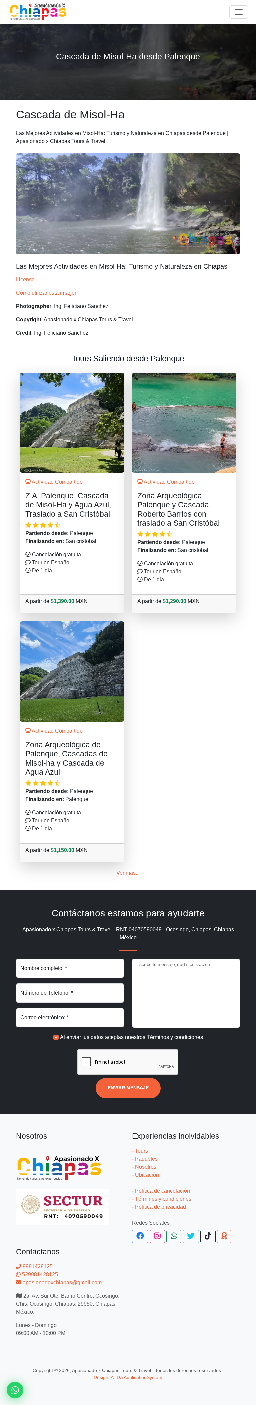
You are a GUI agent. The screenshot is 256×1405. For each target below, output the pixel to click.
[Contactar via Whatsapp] (15, 1390)
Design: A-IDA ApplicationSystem (128, 1377)
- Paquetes (145, 1159)
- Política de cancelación (161, 1191)
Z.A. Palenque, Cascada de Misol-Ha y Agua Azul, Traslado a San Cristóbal (68, 504)
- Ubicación (145, 1175)
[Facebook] (140, 1236)
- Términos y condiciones (161, 1199)
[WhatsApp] (174, 1236)
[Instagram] (157, 1236)
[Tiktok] (208, 1236)
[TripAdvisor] (224, 1236)
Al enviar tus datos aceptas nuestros (131, 1037)
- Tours (140, 1151)
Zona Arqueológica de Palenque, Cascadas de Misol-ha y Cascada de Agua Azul (66, 758)
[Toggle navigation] (238, 12)
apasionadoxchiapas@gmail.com (61, 1282)
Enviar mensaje (128, 1087)
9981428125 (37, 1266)
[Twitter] (191, 1236)
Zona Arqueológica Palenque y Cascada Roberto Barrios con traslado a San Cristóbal (178, 509)
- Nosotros (144, 1167)
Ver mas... (128, 873)
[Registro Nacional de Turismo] (62, 1203)
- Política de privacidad (159, 1207)
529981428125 (39, 1274)
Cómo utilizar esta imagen (47, 293)
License (25, 279)
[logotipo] (38, 12)
